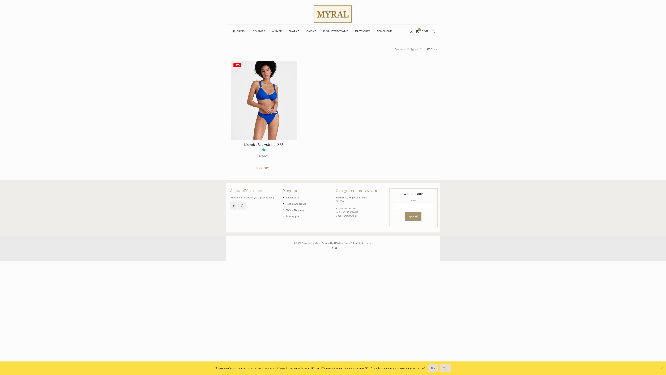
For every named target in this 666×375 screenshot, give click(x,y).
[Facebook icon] (332, 248)
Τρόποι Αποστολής (296, 204)
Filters (434, 49)
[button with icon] (233, 206)
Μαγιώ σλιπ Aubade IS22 (263, 145)
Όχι (445, 368)
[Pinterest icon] (335, 248)
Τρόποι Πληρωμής (295, 210)
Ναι (433, 368)
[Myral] (333, 12)
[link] (408, 49)
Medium (263, 155)
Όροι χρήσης (293, 216)
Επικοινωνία (292, 197)
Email (413, 200)
